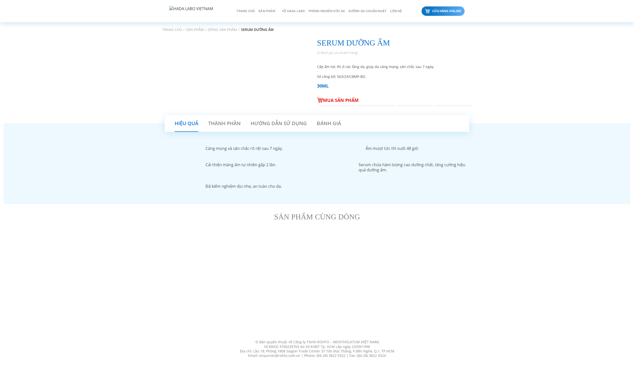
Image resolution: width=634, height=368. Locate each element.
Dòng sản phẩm (222, 29)
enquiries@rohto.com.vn (279, 355)
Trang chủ (172, 29)
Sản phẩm (195, 29)
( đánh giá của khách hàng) (337, 53)
